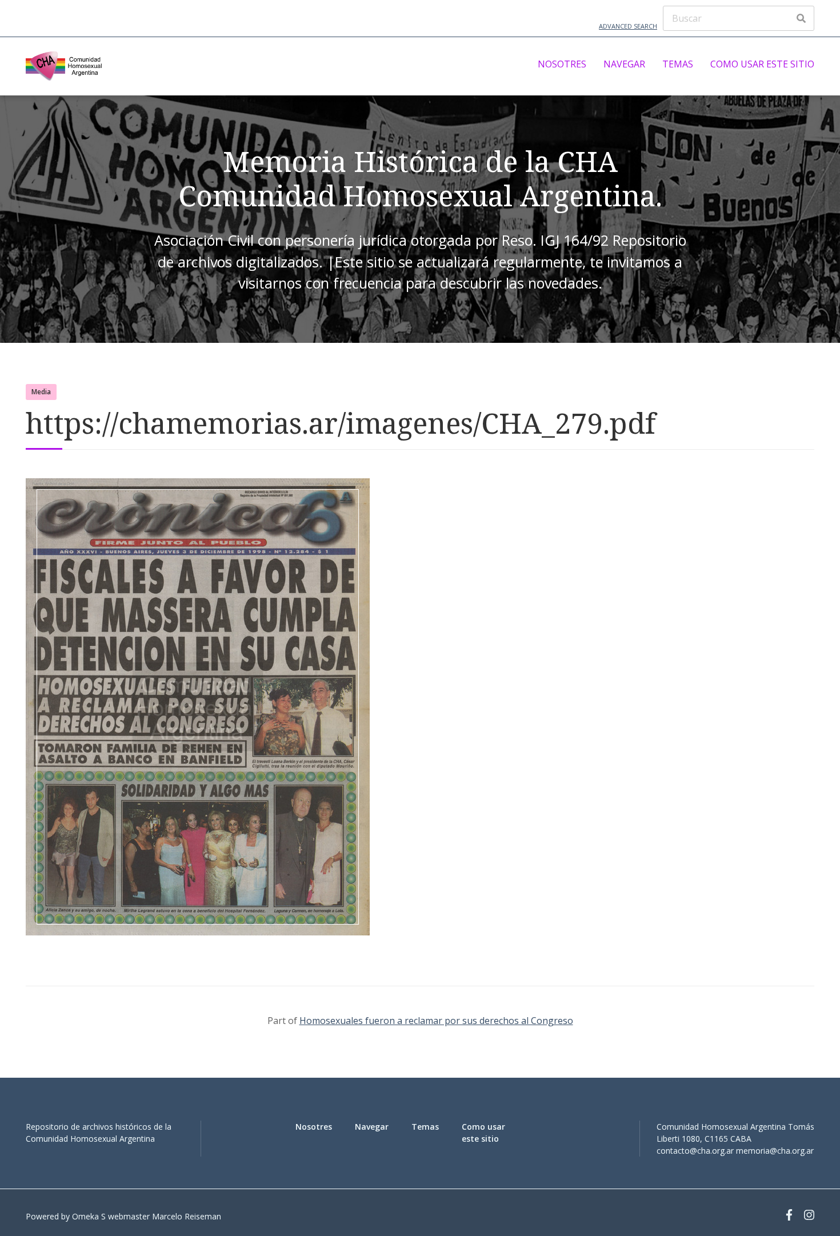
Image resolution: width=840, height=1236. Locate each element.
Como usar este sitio (762, 64)
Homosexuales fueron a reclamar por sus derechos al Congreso (436, 1020)
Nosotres (562, 64)
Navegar (624, 64)
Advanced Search (628, 26)
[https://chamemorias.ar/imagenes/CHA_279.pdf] (198, 932)
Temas (677, 64)
